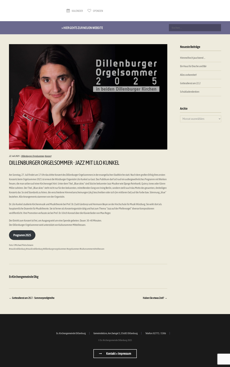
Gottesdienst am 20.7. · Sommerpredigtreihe (31, 297)
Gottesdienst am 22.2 (190, 83)
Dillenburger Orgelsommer (32, 156)
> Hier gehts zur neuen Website (82, 28)
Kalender (77, 10)
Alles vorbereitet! (188, 74)
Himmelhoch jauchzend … (192, 57)
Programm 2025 (22, 235)
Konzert (48, 156)
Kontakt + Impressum (118, 353)
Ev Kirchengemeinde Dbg (23, 277)
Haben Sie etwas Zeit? (155, 297)
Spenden (98, 10)
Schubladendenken (189, 91)
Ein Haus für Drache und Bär (193, 66)
